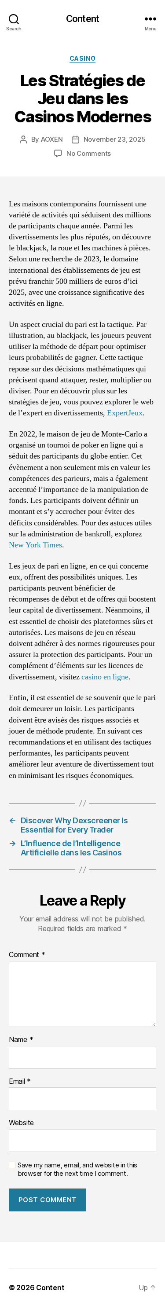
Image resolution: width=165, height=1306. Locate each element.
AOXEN (52, 139)
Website (21, 1123)
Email (20, 1082)
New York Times (35, 545)
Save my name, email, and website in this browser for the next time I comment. (77, 1169)
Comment (27, 955)
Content (82, 18)
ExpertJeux (125, 413)
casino (82, 58)
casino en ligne (104, 677)
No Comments (88, 153)
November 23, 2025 (115, 139)
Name (21, 1040)
